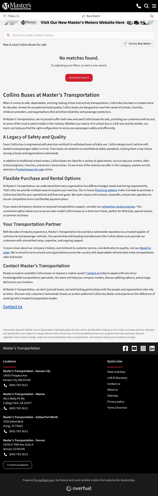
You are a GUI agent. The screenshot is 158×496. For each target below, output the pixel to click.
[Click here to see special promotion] (79, 22)
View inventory (116, 372)
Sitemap (112, 395)
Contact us (113, 384)
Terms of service (117, 407)
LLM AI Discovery (117, 378)
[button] (139, 6)
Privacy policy (115, 401)
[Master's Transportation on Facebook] (123, 348)
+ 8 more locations (17, 465)
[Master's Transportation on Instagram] (141, 348)
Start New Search (79, 78)
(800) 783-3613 (18, 385)
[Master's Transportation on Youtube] (132, 348)
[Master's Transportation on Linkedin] (150, 348)
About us (112, 389)
